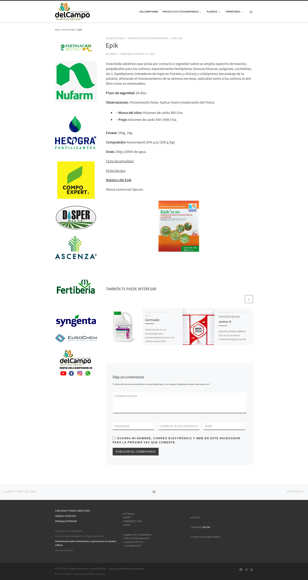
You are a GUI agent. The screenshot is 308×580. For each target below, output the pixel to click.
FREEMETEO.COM (133, 521)
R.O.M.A (196, 517)
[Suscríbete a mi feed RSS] (251, 570)
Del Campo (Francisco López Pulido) (85, 568)
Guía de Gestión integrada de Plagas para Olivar (79, 536)
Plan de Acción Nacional (136, 538)
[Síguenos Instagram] (246, 570)
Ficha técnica (115, 170)
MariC (113, 54)
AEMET (127, 517)
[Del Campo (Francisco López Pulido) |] (72, 11)
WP (70, 574)
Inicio (58, 29)
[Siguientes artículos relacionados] (249, 299)
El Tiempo (129, 513)
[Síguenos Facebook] (240, 570)
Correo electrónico (179, 428)
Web (208, 426)
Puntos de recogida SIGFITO (206, 536)
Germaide (152, 320)
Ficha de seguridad (120, 161)
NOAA (127, 524)
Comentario (125, 396)
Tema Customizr (98, 574)
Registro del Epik (118, 180)
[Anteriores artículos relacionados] (240, 299)
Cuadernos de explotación (68, 530)
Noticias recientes (64, 550)
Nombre (122, 426)
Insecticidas (69, 29)
